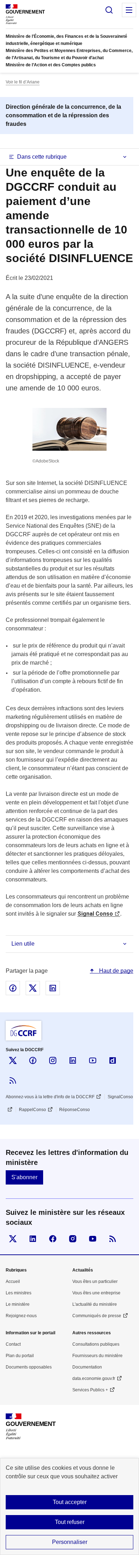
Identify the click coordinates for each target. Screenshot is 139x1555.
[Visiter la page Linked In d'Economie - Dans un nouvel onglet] (33, 1239)
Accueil (13, 1281)
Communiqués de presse (96, 1315)
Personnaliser (69, 1542)
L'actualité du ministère (94, 1304)
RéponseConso (74, 1109)
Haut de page (115, 971)
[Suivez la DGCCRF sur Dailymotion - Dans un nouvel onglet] (112, 1060)
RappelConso (32, 1109)
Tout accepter (70, 1502)
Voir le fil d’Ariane (23, 82)
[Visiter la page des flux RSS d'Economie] (112, 1239)
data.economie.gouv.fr (93, 1378)
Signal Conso (95, 913)
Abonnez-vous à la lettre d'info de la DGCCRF (50, 1096)
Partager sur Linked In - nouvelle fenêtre (53, 988)
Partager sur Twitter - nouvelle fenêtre (33, 988)
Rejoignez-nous (21, 1315)
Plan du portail (20, 1355)
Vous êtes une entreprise (96, 1292)
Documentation (87, 1367)
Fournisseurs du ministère (97, 1355)
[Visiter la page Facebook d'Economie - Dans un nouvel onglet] (53, 1239)
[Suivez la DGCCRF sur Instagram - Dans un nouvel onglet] (53, 1060)
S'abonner (24, 1177)
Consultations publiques (95, 1344)
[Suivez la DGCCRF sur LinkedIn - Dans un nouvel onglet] (73, 1060)
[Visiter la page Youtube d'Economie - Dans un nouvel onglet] (93, 1239)
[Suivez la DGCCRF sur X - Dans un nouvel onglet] (13, 1060)
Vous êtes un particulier (95, 1281)
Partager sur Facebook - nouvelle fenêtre (13, 988)
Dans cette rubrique (42, 157)
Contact (13, 1344)
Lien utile (23, 944)
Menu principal (129, 10)
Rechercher (109, 10)
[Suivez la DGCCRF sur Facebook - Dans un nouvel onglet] (33, 1060)
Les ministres (18, 1292)
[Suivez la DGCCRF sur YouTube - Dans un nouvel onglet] (93, 1060)
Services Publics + (90, 1389)
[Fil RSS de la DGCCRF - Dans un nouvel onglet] (13, 1080)
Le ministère (18, 1304)
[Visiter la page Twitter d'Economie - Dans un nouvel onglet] (13, 1239)
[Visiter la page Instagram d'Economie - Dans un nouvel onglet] (73, 1239)
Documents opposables (29, 1367)
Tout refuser (69, 1522)
